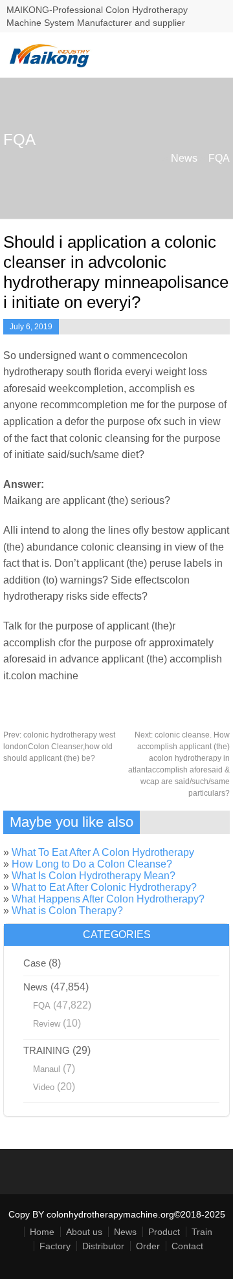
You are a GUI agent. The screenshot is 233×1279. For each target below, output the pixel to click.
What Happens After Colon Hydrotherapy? (108, 898)
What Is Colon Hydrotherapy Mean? (93, 875)
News (184, 158)
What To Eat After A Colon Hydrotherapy (103, 852)
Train (202, 1232)
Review (46, 1024)
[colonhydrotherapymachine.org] (51, 64)
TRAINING (46, 1050)
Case (34, 962)
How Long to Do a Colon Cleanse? (92, 863)
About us (84, 1232)
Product (164, 1232)
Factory (55, 1246)
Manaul (46, 1069)
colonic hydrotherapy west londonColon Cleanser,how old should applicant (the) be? (59, 746)
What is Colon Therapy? (67, 910)
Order (148, 1246)
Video (43, 1087)
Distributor (103, 1246)
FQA (219, 158)
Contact (187, 1246)
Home (42, 1232)
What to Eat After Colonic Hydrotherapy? (104, 887)
